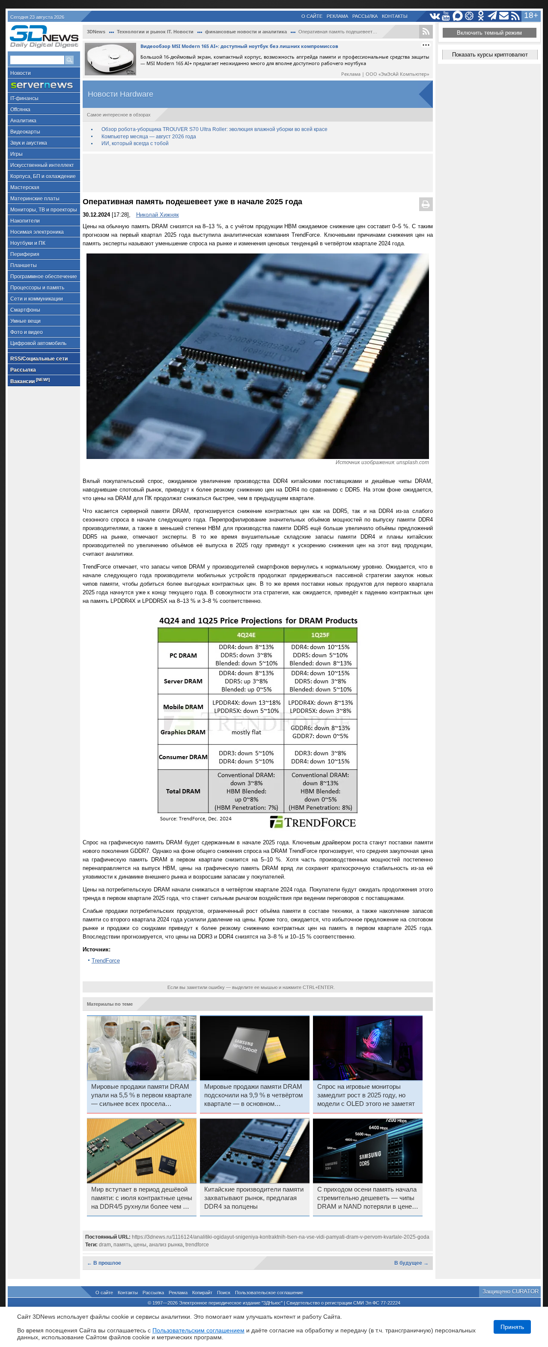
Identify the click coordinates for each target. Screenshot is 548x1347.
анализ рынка (166, 1245)
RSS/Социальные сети (39, 359)
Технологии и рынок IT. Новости (155, 31)
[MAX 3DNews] (458, 16)
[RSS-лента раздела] (426, 32)
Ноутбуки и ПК (27, 243)
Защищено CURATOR (510, 1291)
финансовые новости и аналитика (246, 31)
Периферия (24, 254)
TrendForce (106, 960)
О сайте (311, 16)
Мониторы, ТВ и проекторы (43, 210)
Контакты (395, 16)
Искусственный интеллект (42, 165)
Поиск (223, 1292)
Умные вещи (25, 321)
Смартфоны (25, 310)
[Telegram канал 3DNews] (492, 16)
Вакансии (30, 380)
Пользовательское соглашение (269, 1292)
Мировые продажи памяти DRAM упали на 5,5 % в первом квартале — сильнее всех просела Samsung (141, 1095)
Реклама (337, 16)
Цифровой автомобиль (38, 343)
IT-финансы (24, 98)
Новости (20, 73)
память (122, 1245)
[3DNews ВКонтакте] (435, 16)
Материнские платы (35, 199)
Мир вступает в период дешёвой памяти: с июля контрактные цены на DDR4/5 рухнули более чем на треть (141, 1198)
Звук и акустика (28, 143)
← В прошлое (104, 1263)
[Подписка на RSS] (515, 16)
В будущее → (411, 1263)
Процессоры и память (37, 288)
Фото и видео (26, 332)
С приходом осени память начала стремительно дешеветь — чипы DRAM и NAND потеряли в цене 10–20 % (367, 1198)
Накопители (25, 221)
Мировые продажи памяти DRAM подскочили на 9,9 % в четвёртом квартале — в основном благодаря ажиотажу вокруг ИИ (253, 1095)
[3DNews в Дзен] (469, 16)
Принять (512, 1326)
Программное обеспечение (43, 277)
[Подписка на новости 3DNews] (504, 16)
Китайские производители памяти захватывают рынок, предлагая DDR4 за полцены (254, 1198)
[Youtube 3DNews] (446, 16)
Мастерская (24, 188)
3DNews (96, 31)
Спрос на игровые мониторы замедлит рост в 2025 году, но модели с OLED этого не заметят (366, 1095)
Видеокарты (25, 132)
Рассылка (365, 16)
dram (105, 1245)
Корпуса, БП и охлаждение (43, 176)
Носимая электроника (37, 232)
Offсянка (20, 110)
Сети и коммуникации (36, 299)
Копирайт (202, 1292)
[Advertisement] (257, 173)
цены (140, 1245)
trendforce (197, 1245)
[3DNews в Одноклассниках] (481, 16)
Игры (16, 154)
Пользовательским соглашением (198, 1330)
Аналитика (23, 121)
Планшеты (23, 265)
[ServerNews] (44, 85)
